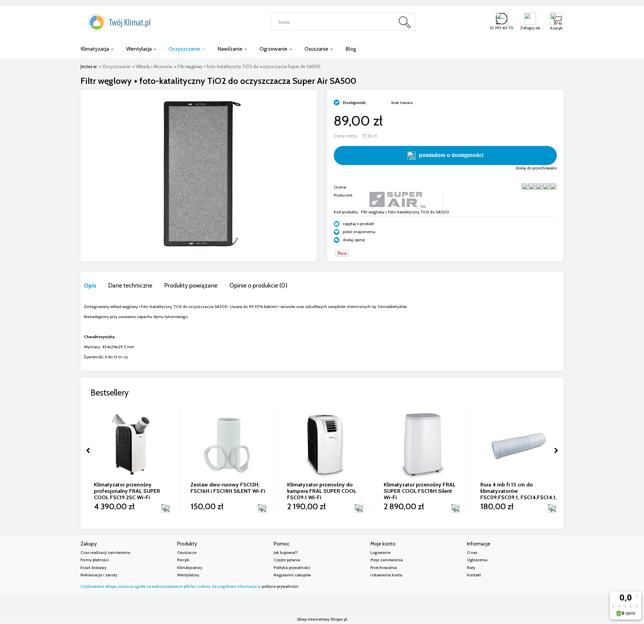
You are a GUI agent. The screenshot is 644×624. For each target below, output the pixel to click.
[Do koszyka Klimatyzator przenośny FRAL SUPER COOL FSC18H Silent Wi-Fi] (455, 508)
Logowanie (380, 552)
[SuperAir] (397, 199)
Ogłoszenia (477, 559)
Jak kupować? (286, 552)
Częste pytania (287, 559)
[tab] (96, 285)
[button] (354, 223)
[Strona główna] (117, 23)
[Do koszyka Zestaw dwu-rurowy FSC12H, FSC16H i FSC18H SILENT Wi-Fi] (262, 508)
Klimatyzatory (189, 567)
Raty (471, 567)
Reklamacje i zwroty (98, 574)
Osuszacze (187, 552)
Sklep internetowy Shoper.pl (322, 619)
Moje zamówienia (386, 559)
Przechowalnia (383, 567)
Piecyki (183, 559)
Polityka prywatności (292, 567)
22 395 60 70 (502, 27)
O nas (472, 552)
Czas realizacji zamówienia (105, 552)
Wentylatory (188, 574)
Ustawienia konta (386, 574)
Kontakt (474, 574)
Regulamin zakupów (292, 574)
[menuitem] (96, 49)
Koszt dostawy (93, 567)
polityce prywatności (280, 586)
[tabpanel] (322, 332)
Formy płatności (94, 559)
